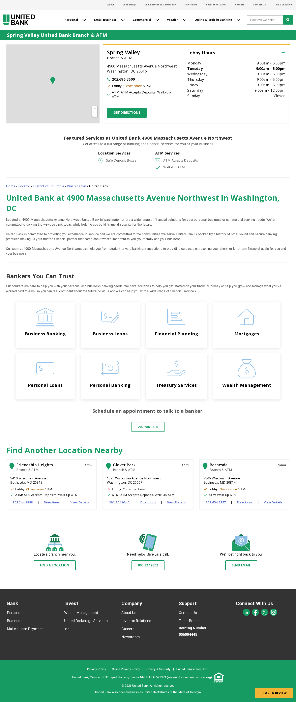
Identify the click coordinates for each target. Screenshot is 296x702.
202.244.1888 (22, 502)
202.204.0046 (119, 502)
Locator (24, 186)
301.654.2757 (216, 502)
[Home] (19, 20)
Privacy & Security (158, 669)
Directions (52, 502)
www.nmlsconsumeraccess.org (189, 677)
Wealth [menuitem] (172, 20)
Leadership (129, 4)
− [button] (95, 114)
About (110, 4)
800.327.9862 (148, 565)
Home (10, 186)
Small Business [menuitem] (105, 20)
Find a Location (283, 4)
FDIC (105, 677)
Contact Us (259, 4)
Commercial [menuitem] (142, 20)
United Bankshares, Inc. (192, 669)
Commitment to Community (160, 4)
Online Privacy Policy (126, 669)
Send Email (241, 565)
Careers (239, 4)
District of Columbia (48, 186)
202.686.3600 (123, 79)
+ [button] (95, 109)
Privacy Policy (96, 669)
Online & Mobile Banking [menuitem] (213, 20)
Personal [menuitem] (71, 20)
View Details (79, 502)
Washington (76, 186)
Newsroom (190, 4)
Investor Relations (216, 4)
